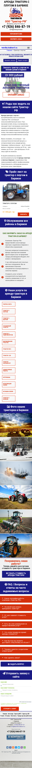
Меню (28, 47)
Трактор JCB (7, 355)
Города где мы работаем (24, 716)
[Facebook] (10, 747)
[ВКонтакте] (7, 747)
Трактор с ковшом (6, 398)
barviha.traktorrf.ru (9, 47)
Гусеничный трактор (7, 326)
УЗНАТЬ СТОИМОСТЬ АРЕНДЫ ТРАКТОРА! (17, 574)
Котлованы (6, 377)
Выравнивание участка (7, 342)
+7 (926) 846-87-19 (16, 27)
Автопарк (10, 713)
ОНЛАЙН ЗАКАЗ (16, 94)
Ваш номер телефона (7, 688)
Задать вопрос (23, 60)
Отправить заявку (9, 709)
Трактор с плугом (6, 311)
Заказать (23, 214)
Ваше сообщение (6, 694)
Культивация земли (7, 384)
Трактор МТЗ (7, 349)
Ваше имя (4, 682)
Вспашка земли (8, 391)
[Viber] (22, 747)
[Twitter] (19, 747)
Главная (5, 713)
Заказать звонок (9, 60)
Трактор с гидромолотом (8, 334)
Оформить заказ (16, 39)
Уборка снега (7, 304)
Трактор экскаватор (7, 362)
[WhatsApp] (24, 747)
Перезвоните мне (16, 34)
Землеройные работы (7, 370)
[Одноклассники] (13, 747)
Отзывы (7, 716)
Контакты (14, 716)
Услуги (2, 716)
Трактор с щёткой (6, 319)
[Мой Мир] (16, 747)
